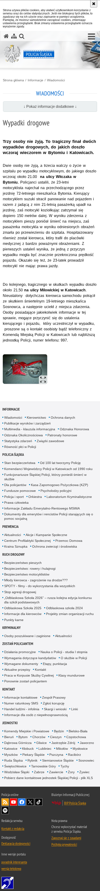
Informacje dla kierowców (22, 614)
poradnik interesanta (14, 862)
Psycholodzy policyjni (55, 491)
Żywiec (84, 772)
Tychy (64, 766)
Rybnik (32, 760)
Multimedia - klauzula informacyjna (29, 429)
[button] (91, 37)
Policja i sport (14, 497)
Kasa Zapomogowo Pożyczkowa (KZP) (59, 485)
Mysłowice (80, 748)
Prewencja (10, 526)
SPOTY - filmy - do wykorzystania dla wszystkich (39, 586)
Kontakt (40, 669)
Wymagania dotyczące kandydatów (30, 658)
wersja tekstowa (11, 868)
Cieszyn (56, 737)
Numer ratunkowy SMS (21, 703)
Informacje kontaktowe (20, 697)
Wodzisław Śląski (16, 772)
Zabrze (39, 772)
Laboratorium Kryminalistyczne (69, 497)
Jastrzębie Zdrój (63, 743)
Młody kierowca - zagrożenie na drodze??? (36, 580)
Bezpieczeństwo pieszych (23, 563)
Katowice (10, 748)
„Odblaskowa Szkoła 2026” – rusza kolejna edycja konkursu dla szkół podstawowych (48, 600)
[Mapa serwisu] (14, 36)
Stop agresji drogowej (20, 592)
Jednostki (10, 722)
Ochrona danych (63, 417)
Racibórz (74, 754)
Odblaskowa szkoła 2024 (64, 608)
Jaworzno (87, 743)
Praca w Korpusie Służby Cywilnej (29, 675)
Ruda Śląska (13, 760)
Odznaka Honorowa (74, 429)
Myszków (11, 754)
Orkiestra (35, 497)
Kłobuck (28, 748)
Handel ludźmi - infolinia (21, 709)
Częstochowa (76, 737)
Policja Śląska (13, 454)
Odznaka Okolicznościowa (23, 435)
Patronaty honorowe (62, 435)
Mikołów (62, 748)
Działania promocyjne (20, 652)
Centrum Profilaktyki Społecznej (27, 540)
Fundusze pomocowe (20, 491)
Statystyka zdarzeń (18, 441)
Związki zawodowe (50, 441)
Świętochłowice (15, 766)
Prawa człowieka (16, 502)
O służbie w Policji (74, 658)
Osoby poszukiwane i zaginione (27, 636)
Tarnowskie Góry (43, 766)
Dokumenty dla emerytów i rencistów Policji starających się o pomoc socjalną (48, 516)
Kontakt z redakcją (12, 828)
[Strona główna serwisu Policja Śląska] (6, 36)
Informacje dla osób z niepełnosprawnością (36, 715)
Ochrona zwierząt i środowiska (54, 546)
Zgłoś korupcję (53, 703)
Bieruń (9, 737)
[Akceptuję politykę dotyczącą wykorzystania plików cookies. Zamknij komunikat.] (93, 3)
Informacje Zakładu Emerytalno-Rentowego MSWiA (42, 508)
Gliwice (41, 743)
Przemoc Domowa (68, 540)
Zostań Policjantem (17, 643)
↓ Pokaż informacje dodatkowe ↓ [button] (50, 106)
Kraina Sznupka (15, 546)
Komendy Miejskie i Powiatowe (26, 731)
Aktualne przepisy (17, 669)
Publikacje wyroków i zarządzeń (27, 423)
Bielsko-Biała (78, 731)
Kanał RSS (5, 802)
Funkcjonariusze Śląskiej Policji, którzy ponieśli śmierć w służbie (45, 477)
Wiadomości (56, 80)
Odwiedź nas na (13, 802)
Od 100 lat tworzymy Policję (60, 463)
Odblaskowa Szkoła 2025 (22, 608)
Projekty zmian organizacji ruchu (70, 614)
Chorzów (38, 737)
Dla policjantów (15, 485)
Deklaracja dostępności (15, 843)
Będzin (59, 731)
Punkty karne (13, 620)
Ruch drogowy (13, 554)
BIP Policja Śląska (75, 803)
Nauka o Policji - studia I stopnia (63, 652)
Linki (74, 709)
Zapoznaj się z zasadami (66, 837)
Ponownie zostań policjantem (25, 681)
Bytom (23, 737)
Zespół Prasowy (54, 697)
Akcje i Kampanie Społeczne (46, 535)
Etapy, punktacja (55, 664)
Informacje (35, 80)
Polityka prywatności (64, 844)
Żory (71, 772)
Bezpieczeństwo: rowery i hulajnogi (30, 568)
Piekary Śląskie (33, 754)
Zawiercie (56, 772)
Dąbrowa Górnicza (18, 743)
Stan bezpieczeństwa (19, 463)
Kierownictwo (36, 417)
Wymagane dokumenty (21, 664)
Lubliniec (44, 748)
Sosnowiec (86, 760)
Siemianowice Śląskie (58, 760)
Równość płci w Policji (20, 447)
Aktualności (12, 535)
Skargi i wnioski (55, 709)
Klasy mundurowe (71, 675)
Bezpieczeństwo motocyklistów (26, 574)
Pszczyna (56, 754)
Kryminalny (11, 627)
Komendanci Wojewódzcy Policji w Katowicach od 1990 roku (48, 469)
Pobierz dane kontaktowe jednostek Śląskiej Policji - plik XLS (48, 778)
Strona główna (13, 80)
